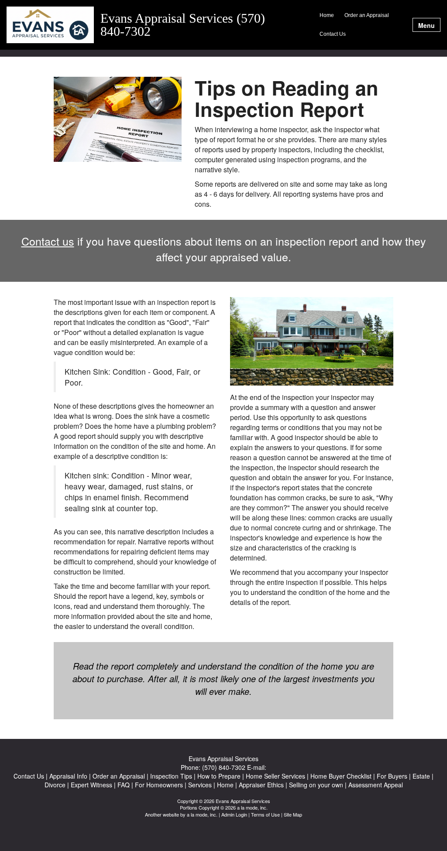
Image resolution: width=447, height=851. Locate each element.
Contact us (47, 241)
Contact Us (333, 34)
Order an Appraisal (366, 15)
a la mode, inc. (202, 814)
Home (327, 15)
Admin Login (234, 814)
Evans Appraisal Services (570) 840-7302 (182, 25)
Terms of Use (265, 814)
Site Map (293, 814)
